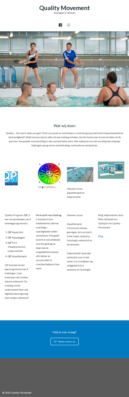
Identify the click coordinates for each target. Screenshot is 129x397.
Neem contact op (66, 341)
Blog (100, 236)
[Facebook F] (60, 25)
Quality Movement (64, 8)
